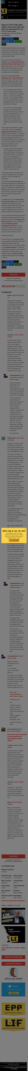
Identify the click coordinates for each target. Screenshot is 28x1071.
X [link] (25, 529)
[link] (14, 529)
